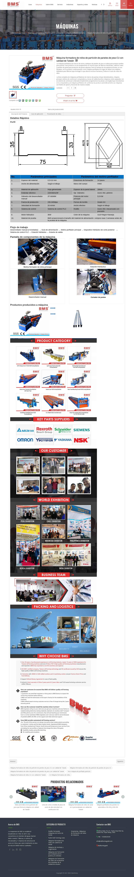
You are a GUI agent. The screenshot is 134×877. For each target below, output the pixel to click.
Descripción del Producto (19, 114)
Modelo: (13, 109)
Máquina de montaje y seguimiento (55, 848)
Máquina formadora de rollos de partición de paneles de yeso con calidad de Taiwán (37, 771)
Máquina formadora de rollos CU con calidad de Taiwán (28, 775)
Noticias (94, 4)
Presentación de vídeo (54, 114)
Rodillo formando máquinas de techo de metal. (55, 833)
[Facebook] (10, 849)
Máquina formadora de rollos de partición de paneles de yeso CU (90, 768)
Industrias (69, 4)
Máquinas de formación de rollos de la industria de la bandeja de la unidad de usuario (56, 861)
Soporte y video (82, 4)
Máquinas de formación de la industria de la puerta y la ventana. (56, 854)
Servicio (59, 4)
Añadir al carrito (69, 101)
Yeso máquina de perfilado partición (79, 771)
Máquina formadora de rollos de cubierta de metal (56, 842)
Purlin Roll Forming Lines (56, 838)
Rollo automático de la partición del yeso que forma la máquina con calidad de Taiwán (26, 807)
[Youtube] (17, 849)
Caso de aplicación (37, 114)
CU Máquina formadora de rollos (59, 775)
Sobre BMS (49, 4)
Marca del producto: (54, 109)
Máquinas (39, 4)
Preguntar (69, 95)
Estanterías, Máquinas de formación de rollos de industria (78, 833)
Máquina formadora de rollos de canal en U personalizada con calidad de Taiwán (81, 807)
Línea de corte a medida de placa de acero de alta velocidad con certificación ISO (53, 807)
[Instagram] (20, 849)
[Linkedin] (13, 849)
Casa (30, 4)
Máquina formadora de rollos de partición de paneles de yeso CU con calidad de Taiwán (38, 768)
